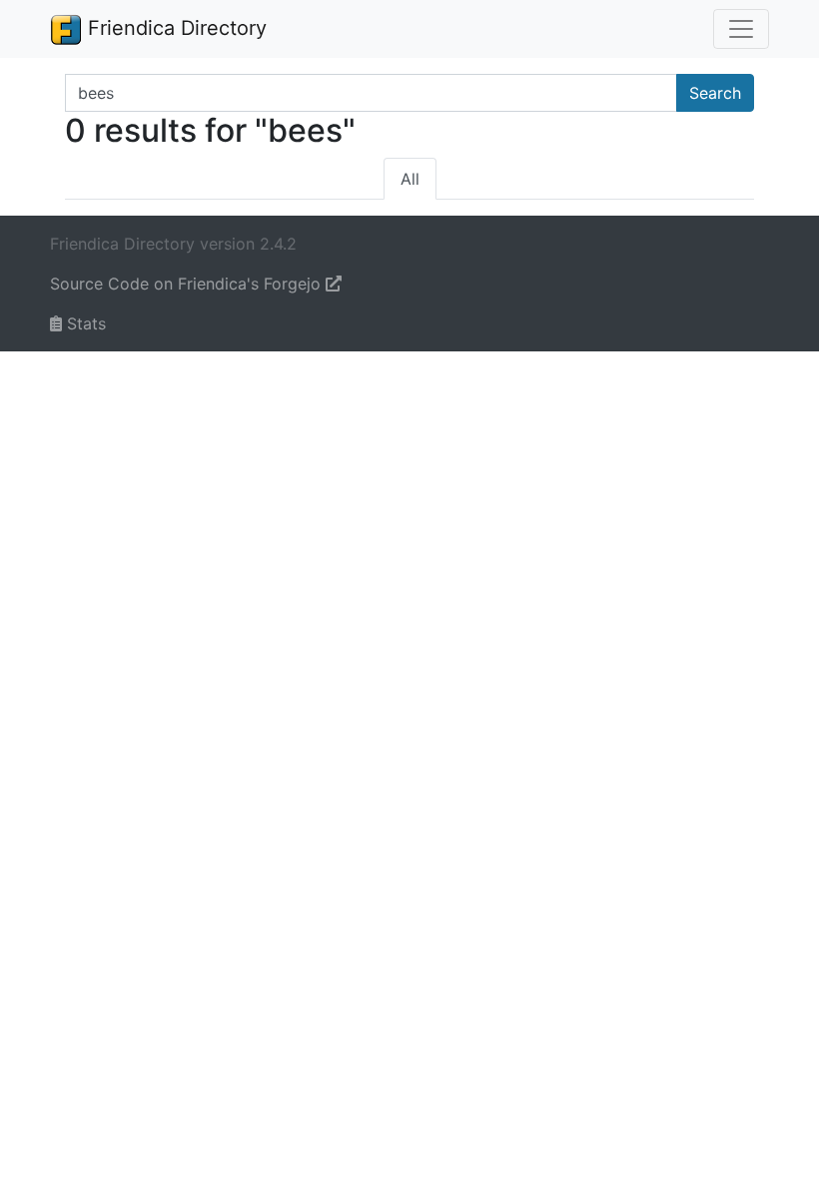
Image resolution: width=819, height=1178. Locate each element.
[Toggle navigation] (741, 29)
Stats (84, 323)
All (410, 179)
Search (715, 93)
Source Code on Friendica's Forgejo (188, 284)
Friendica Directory (174, 28)
